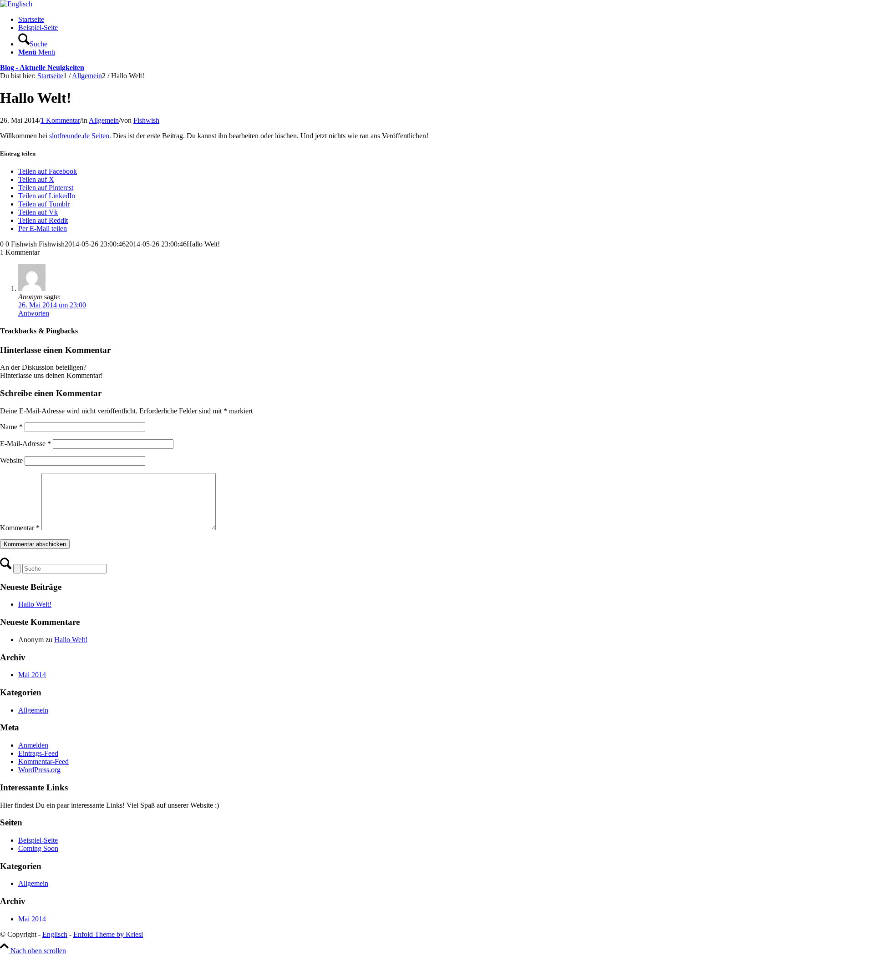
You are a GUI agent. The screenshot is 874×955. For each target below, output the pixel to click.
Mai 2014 (32, 675)
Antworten (33, 313)
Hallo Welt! (34, 604)
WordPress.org (39, 770)
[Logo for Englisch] (16, 4)
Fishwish (146, 120)
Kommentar (20, 528)
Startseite (31, 19)
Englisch (54, 934)
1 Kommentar (60, 120)
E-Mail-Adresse (25, 443)
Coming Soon (38, 848)
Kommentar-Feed (43, 761)
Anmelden (33, 745)
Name (11, 427)
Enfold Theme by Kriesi (108, 934)
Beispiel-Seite (38, 27)
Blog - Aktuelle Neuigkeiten (42, 67)
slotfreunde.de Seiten (79, 136)
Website (11, 460)
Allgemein (104, 120)
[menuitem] (446, 40)
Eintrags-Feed (38, 753)
